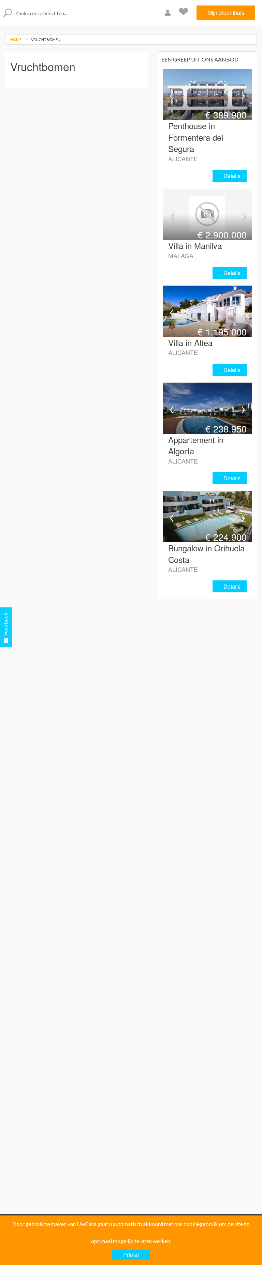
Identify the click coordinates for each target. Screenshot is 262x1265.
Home (15, 39)
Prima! (131, 1255)
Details (232, 176)
